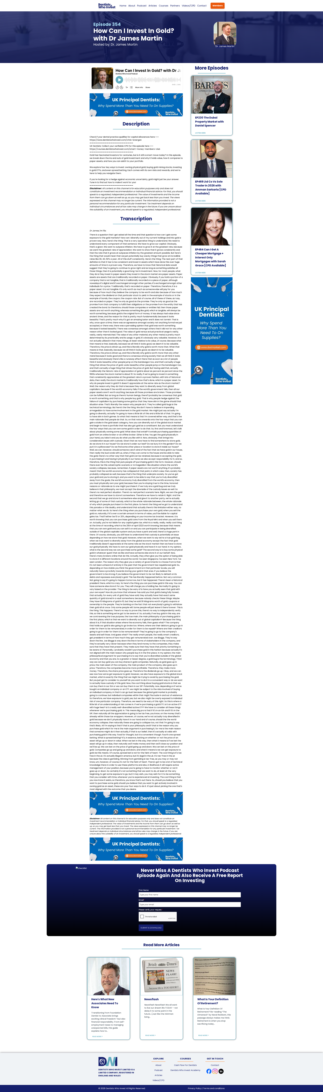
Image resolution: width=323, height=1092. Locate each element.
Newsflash (151, 999)
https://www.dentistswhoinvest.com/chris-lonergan (116, 139)
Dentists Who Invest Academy (185, 1070)
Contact (202, 5)
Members (218, 5)
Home (123, 5)
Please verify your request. (151, 910)
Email (141, 900)
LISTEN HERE (200, 133)
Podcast (141, 5)
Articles (153, 5)
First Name (144, 890)
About (131, 5)
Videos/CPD (188, 5)
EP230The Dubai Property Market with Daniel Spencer (209, 121)
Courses (163, 5)
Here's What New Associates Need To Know (104, 1003)
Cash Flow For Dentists (185, 1065)
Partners (175, 5)
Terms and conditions (214, 1088)
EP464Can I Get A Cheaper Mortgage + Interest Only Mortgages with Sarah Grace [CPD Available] (210, 257)
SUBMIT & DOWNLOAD (151, 928)
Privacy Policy (195, 1088)
